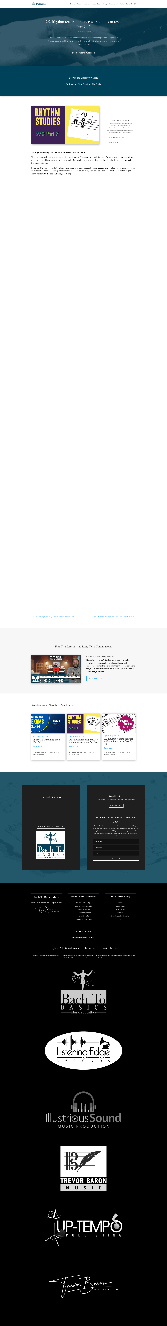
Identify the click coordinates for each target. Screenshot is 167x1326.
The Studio (96, 84)
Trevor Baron (40, 752)
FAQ (120, 919)
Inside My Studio (83, 916)
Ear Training (71, 84)
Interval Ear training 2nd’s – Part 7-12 (47, 741)
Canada (120, 903)
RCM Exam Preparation (83, 913)
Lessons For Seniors (83, 909)
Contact (129, 4)
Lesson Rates (96, 4)
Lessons (86, 4)
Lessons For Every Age (83, 903)
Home (72, 4)
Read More (37, 746)
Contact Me (116, 806)
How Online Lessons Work (83, 919)
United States (120, 906)
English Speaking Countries (120, 916)
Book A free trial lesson (50, 826)
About (79, 4)
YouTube (121, 4)
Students (112, 4)
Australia (120, 913)
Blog (105, 4)
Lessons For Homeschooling (83, 906)
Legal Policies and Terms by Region (83, 937)
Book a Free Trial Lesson (83, 53)
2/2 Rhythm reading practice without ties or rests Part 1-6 (83, 741)
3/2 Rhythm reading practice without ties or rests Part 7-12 (118, 741)
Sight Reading (80, 31)
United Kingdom (120, 909)
